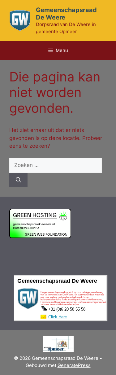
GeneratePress (74, 365)
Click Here (57, 317)
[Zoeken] (18, 180)
